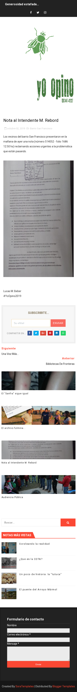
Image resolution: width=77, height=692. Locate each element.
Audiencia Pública (12, 497)
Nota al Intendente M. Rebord (19, 462)
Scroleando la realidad (34, 543)
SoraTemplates (25, 686)
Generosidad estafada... (22, 4)
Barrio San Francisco (41, 128)
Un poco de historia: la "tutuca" (40, 574)
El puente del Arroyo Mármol (38, 589)
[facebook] (31, 12)
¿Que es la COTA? (31, 559)
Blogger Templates (64, 686)
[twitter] (38, 12)
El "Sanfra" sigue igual (14, 393)
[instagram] (45, 12)
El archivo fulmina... (13, 428)
